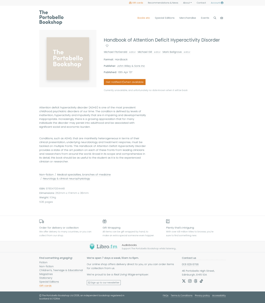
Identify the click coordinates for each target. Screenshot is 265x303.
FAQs (165, 295)
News (163, 2)
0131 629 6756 (190, 264)
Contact (201, 2)
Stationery (45, 278)
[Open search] (215, 18)
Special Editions (165, 18)
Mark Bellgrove (176, 52)
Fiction (43, 262)
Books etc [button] (143, 18)
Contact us (189, 258)
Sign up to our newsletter (105, 282)
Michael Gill (149, 52)
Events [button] (205, 18)
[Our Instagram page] (190, 281)
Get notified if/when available (125, 82)
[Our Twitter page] (184, 281)
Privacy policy (202, 295)
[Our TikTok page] (201, 281)
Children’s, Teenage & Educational (61, 270)
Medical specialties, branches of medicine (84, 174)
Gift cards (137, 2)
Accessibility (219, 295)
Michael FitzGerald (120, 52)
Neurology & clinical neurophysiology (66, 178)
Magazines (46, 274)
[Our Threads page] (195, 281)
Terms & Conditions (181, 295)
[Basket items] (222, 18)
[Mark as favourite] (107, 46)
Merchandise (187, 18)
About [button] (186, 2)
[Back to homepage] (51, 17)
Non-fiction (46, 174)
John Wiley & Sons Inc (131, 66)
